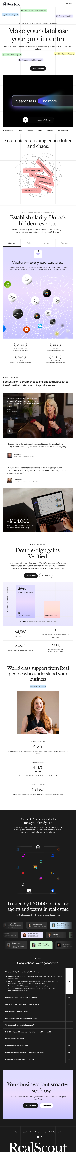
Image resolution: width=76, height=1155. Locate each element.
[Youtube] (38, 1137)
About (17, 1132)
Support (24, 1132)
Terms (37, 1132)
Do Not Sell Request (55, 1132)
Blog (30, 1132)
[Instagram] (42, 1137)
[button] (69, 3)
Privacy (44, 1132)
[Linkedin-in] (34, 1137)
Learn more (22, 621)
